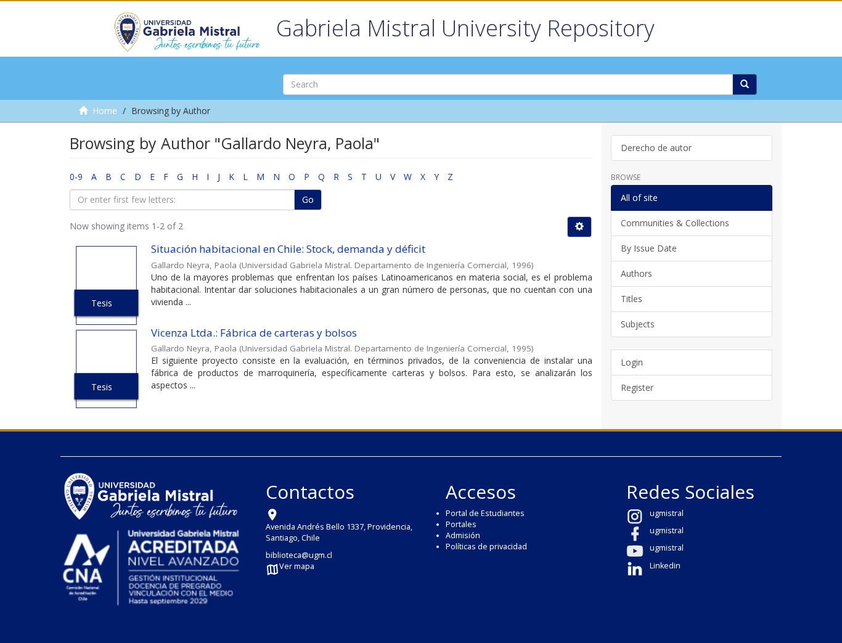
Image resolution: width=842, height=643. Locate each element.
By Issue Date (649, 248)
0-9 (76, 176)
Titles (631, 299)
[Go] (744, 84)
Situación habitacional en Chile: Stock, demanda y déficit (288, 249)
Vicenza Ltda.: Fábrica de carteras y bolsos (254, 333)
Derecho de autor (656, 148)
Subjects (638, 324)
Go (308, 199)
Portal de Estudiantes (485, 513)
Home (104, 111)
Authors (636, 273)
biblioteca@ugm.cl (299, 555)
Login (632, 362)
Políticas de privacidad (486, 546)
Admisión (463, 535)
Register (637, 387)
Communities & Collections (675, 223)
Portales (461, 524)
